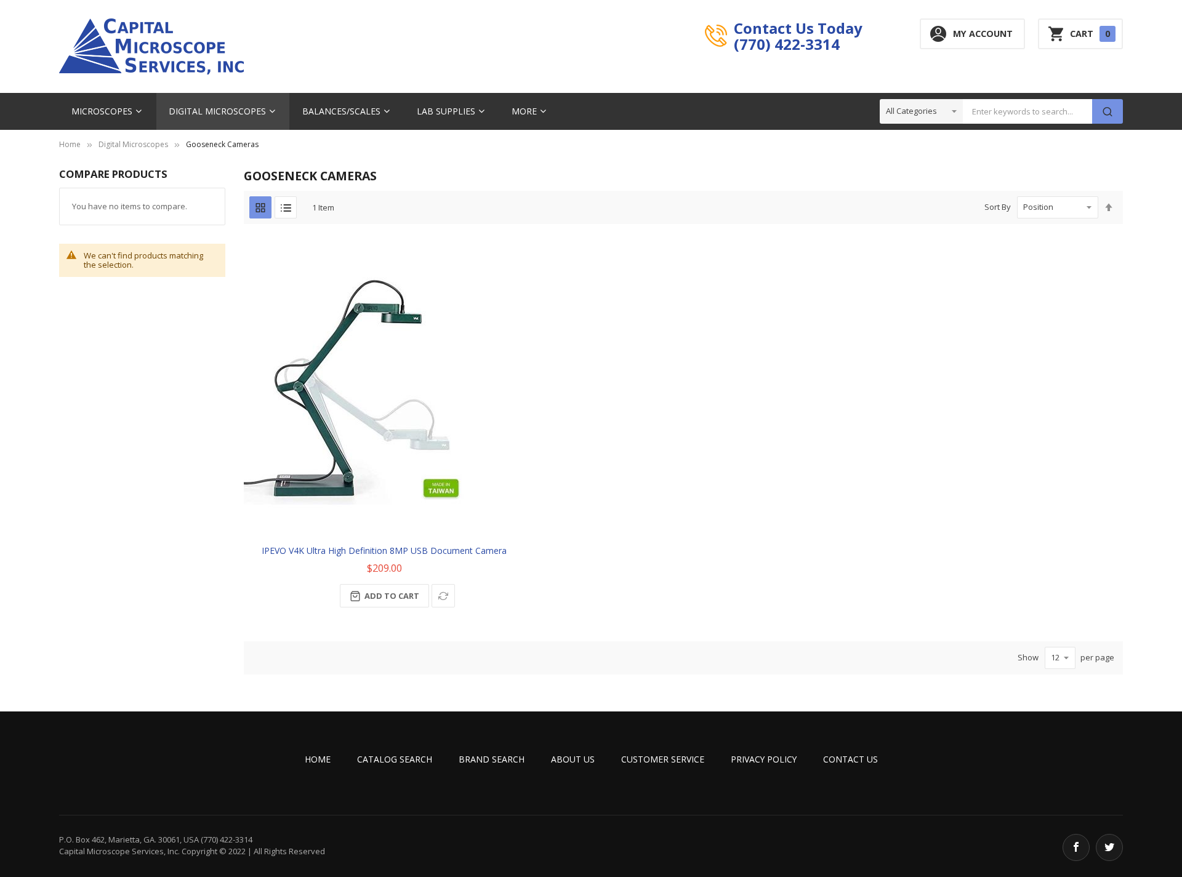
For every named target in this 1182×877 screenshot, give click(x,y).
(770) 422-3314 (787, 44)
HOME (318, 759)
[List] (286, 207)
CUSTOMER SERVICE (662, 759)
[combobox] (1027, 111)
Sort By (997, 206)
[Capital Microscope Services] (151, 46)
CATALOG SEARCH (394, 759)
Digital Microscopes (133, 144)
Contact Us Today (798, 28)
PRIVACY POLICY (764, 759)
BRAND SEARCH (492, 759)
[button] (443, 595)
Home (70, 144)
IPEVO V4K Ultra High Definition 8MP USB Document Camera (384, 550)
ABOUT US (573, 759)
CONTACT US (850, 759)
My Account (983, 33)
